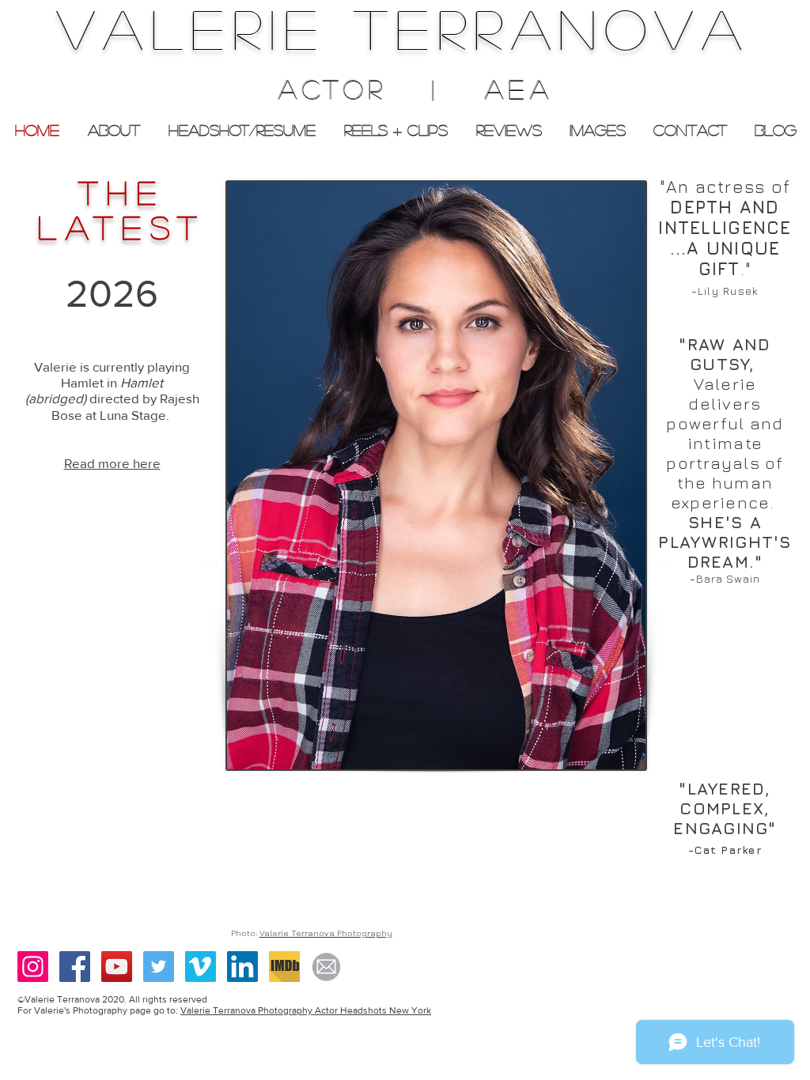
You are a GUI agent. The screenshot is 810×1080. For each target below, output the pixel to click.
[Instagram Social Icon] (32, 966)
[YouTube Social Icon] (116, 966)
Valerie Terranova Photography (325, 932)
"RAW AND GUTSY (724, 354)
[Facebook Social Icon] (74, 966)
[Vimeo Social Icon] (200, 966)
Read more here (112, 462)
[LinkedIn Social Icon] (242, 966)
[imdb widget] (284, 966)
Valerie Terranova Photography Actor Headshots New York (305, 1010)
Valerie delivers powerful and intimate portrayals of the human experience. (724, 443)
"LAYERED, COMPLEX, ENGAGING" (724, 808)
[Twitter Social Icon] (158, 966)
